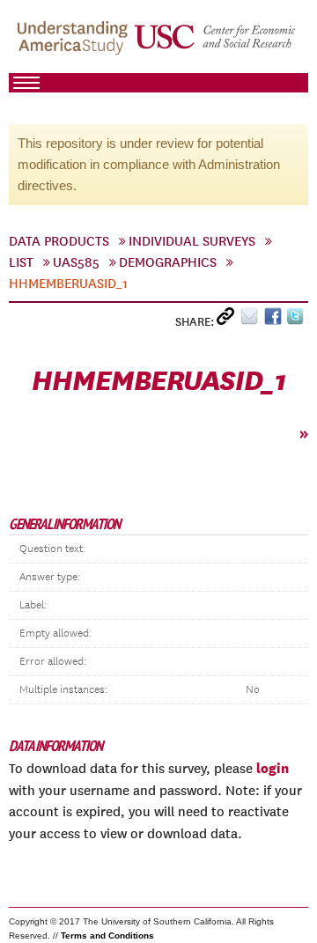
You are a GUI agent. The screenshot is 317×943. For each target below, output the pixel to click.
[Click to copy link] (228, 320)
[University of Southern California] (215, 45)
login (272, 768)
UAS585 (76, 262)
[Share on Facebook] (275, 320)
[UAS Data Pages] (75, 45)
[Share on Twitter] (297, 320)
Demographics (168, 262)
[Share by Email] (252, 320)
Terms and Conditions (107, 935)
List (21, 262)
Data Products (59, 241)
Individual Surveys (192, 241)
